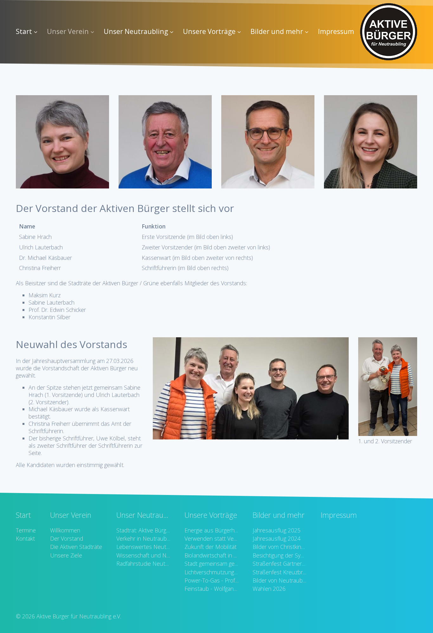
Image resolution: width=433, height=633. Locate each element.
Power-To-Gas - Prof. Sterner (211, 580)
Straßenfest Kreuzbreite (280, 572)
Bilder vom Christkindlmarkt (280, 547)
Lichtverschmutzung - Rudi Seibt (211, 572)
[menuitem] (29, 31)
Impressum (336, 31)
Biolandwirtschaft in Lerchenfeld (211, 555)
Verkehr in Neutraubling (143, 538)
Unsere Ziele (66, 555)
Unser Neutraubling (136, 31)
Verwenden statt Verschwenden (211, 538)
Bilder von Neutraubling (280, 580)
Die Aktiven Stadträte (76, 547)
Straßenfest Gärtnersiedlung (280, 563)
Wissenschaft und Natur (143, 555)
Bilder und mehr (276, 31)
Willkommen (65, 530)
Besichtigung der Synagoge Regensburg (280, 555)
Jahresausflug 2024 (277, 538)
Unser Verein (68, 31)
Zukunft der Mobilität (210, 547)
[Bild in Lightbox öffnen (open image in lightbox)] (251, 388)
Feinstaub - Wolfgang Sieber (211, 588)
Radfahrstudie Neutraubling (143, 563)
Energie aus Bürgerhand (211, 530)
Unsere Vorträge (209, 31)
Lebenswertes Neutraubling (143, 547)
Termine (26, 530)
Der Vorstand (66, 538)
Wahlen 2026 (269, 588)
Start (24, 31)
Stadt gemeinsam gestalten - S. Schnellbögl (211, 563)
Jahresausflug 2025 (277, 530)
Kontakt (25, 538)
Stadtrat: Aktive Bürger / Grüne (143, 530)
